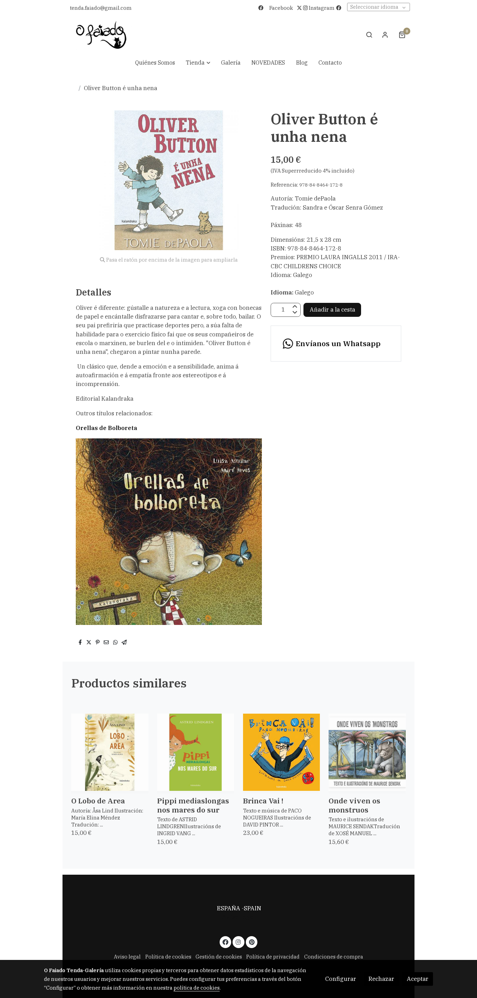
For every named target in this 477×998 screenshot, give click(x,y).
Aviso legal (238, 917)
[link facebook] (226, 942)
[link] (101, 35)
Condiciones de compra (333, 956)
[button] (198, 62)
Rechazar (381, 979)
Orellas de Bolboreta (106, 428)
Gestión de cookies (219, 956)
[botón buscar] (369, 34)
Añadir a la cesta (332, 309)
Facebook (281, 8)
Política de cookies (168, 956)
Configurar (340, 979)
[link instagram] (238, 942)
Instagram (321, 8)
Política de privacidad (273, 956)
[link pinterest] (251, 942)
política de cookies (197, 987)
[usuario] (385, 34)
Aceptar (417, 979)
